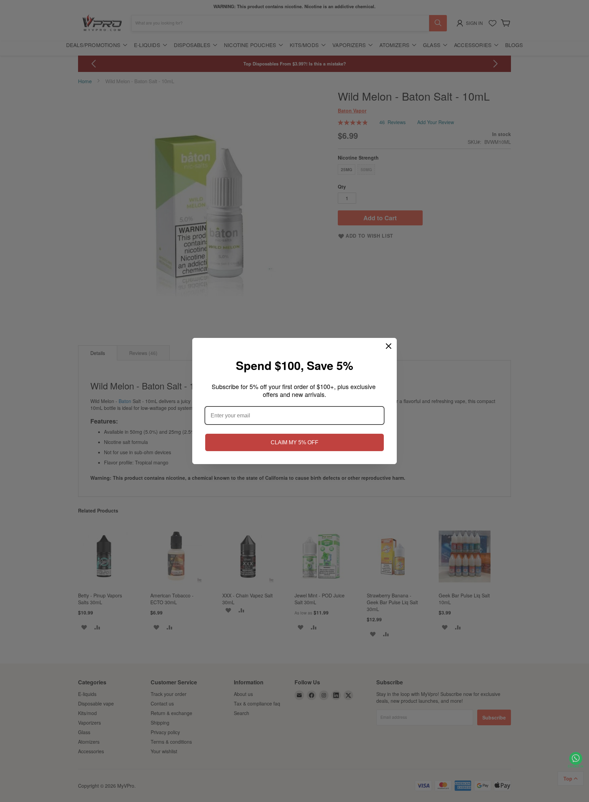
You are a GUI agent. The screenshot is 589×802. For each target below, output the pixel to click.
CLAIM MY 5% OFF (294, 442)
